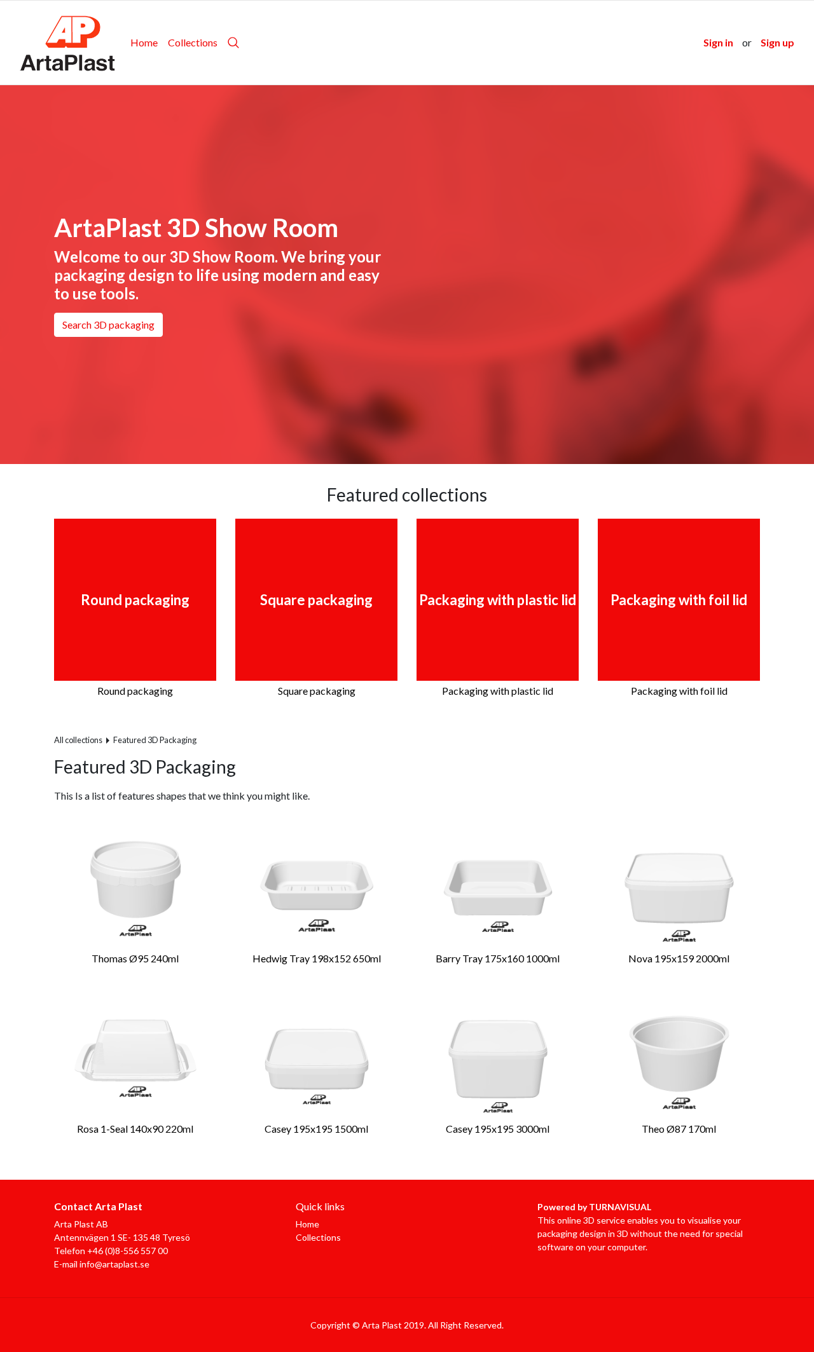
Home (144, 42)
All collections (78, 740)
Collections (192, 42)
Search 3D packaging (108, 324)
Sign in (718, 42)
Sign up (777, 42)
